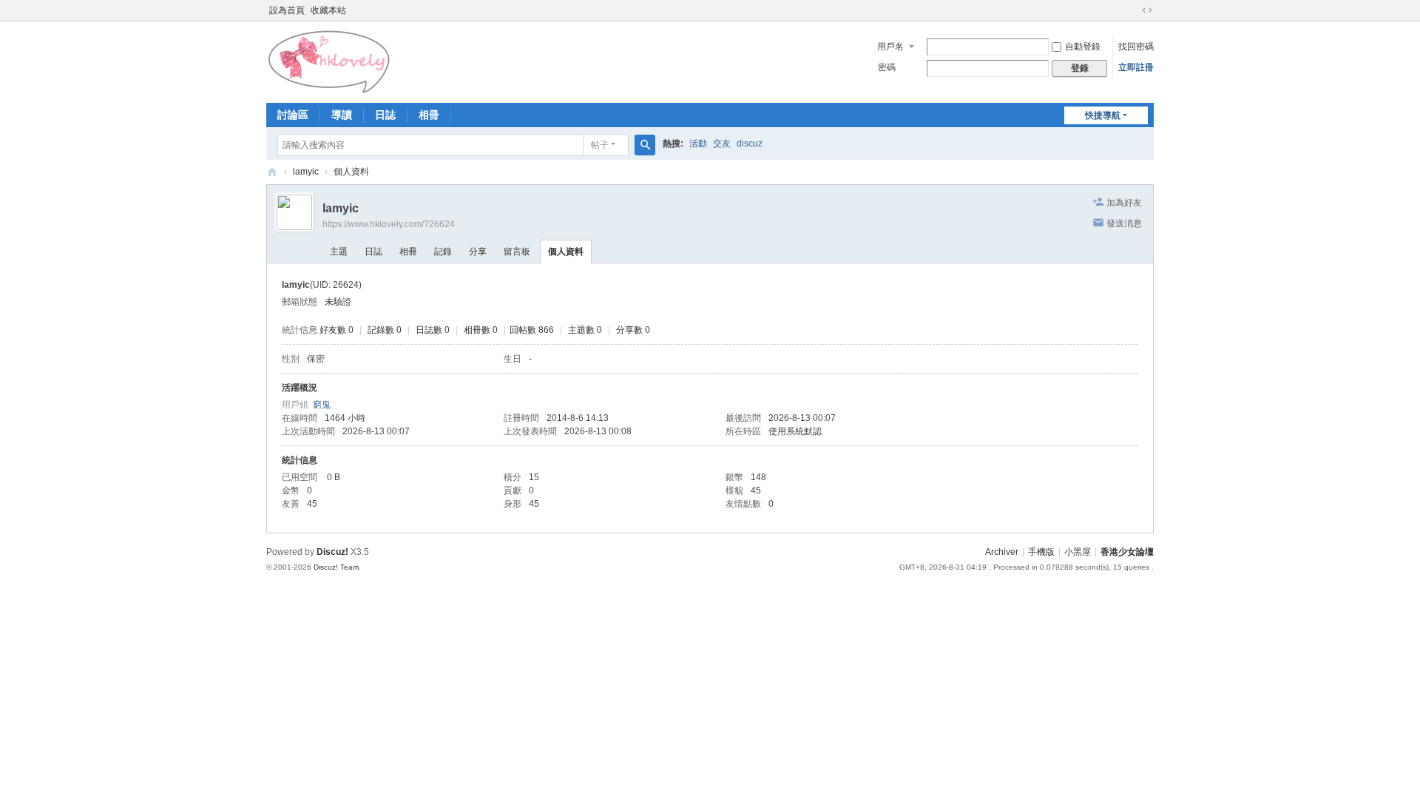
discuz (750, 143)
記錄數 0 (385, 330)
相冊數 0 (481, 330)
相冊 (429, 115)
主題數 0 (585, 330)
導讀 (341, 115)
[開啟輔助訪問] (1133, 10)
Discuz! (332, 552)
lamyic (306, 171)
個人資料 (566, 251)
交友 (722, 143)
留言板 (517, 251)
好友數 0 (337, 330)
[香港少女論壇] (330, 60)
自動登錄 (1082, 46)
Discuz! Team (336, 567)
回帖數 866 (532, 330)
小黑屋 (1077, 552)
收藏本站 (328, 10)
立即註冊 (1136, 67)
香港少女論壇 (272, 172)
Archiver (1001, 552)
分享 (478, 251)
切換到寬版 (1147, 10)
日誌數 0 (433, 330)
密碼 (887, 67)
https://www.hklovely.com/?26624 (388, 224)
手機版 (1041, 552)
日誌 (385, 115)
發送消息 (1124, 223)
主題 (339, 251)
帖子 (600, 145)
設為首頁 (287, 10)
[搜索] (645, 145)
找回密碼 (1136, 46)
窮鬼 (322, 405)
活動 (698, 143)
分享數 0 (633, 330)
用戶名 (890, 46)
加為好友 (1124, 203)
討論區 (292, 115)
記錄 (443, 251)
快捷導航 (1102, 115)
